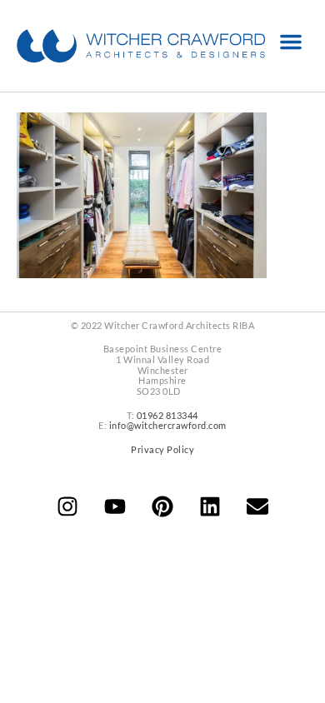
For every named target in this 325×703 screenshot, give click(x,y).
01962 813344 (167, 415)
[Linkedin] (210, 506)
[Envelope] (257, 506)
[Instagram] (67, 506)
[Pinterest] (162, 506)
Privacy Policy (162, 449)
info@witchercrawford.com (168, 425)
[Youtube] (115, 506)
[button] (290, 41)
